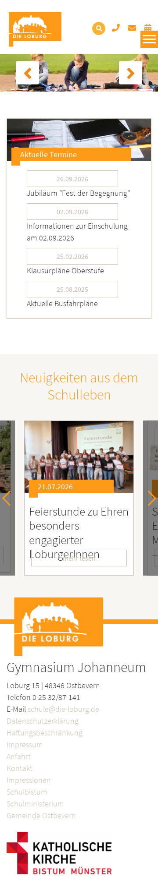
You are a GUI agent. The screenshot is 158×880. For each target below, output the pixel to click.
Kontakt (19, 768)
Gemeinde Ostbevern (41, 815)
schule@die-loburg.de (63, 709)
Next (148, 498)
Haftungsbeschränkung (45, 733)
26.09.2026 (72, 178)
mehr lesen (79, 558)
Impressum (25, 744)
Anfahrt (19, 756)
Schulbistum (27, 792)
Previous (10, 498)
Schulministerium (35, 804)
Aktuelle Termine (48, 154)
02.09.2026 (72, 211)
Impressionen (29, 780)
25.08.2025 (72, 289)
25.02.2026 (72, 256)
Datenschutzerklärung (43, 721)
